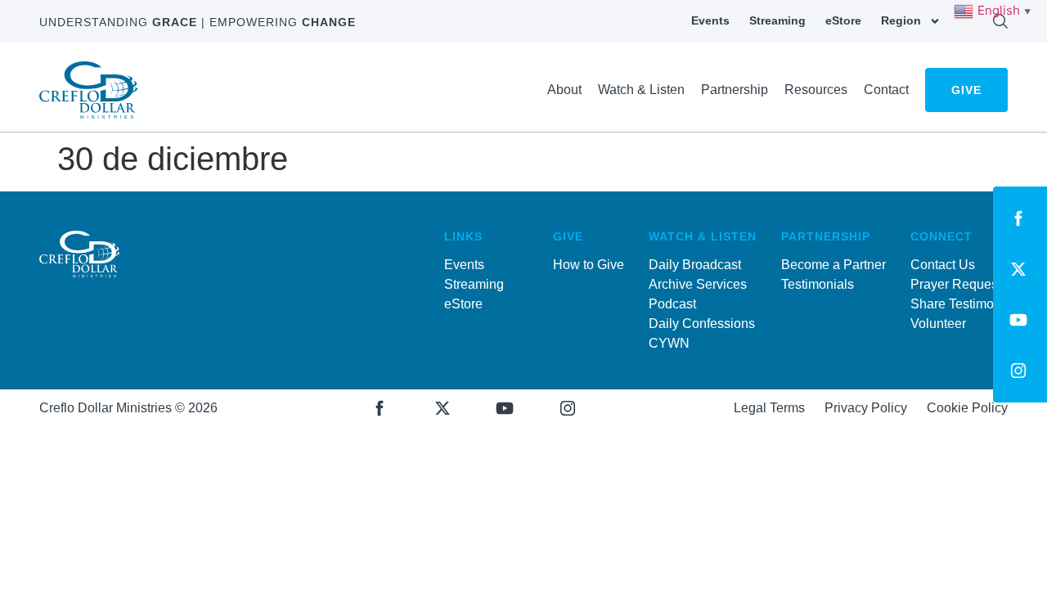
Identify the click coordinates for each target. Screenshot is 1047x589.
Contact (886, 90)
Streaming (777, 20)
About (564, 90)
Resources (815, 90)
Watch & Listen (641, 90)
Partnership (734, 90)
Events (710, 20)
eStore (843, 20)
